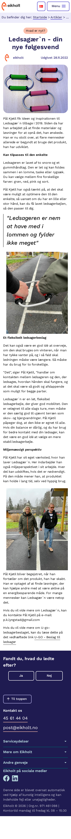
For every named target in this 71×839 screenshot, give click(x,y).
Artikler (56, 17)
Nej (49, 675)
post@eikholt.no (20, 727)
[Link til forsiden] (11, 6)
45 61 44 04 (15, 718)
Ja (21, 675)
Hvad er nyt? (35, 31)
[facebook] (6, 778)
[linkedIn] (15, 778)
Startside (40, 17)
